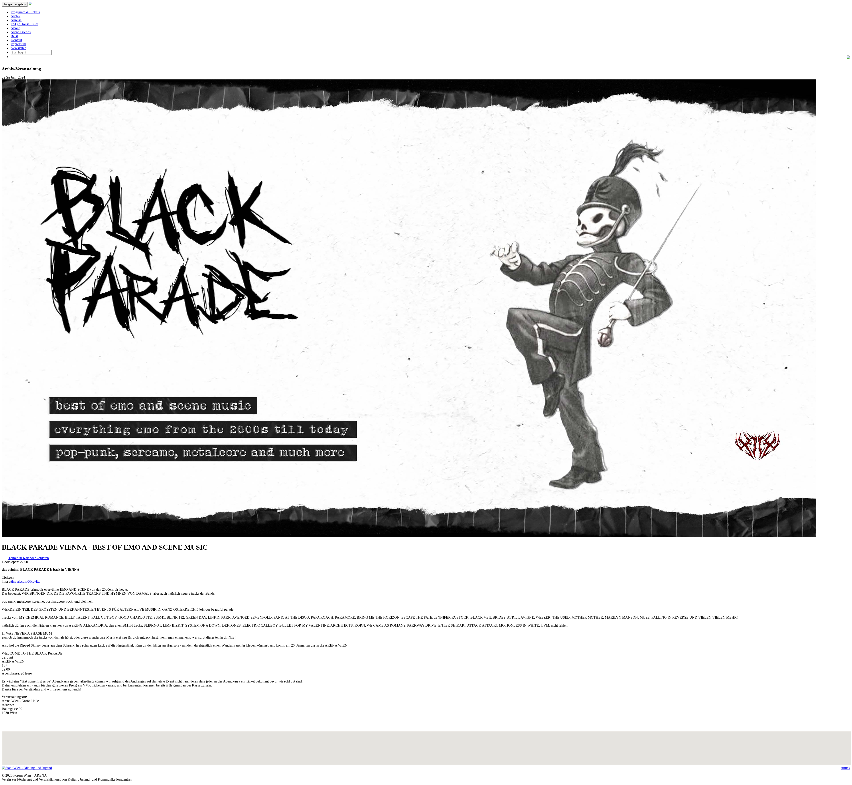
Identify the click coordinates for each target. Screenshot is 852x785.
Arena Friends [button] (21, 32)
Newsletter (18, 48)
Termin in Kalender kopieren (28, 558)
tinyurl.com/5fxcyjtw (25, 581)
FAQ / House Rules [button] (24, 24)
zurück (845, 768)
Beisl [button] (14, 36)
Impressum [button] (18, 44)
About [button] (15, 28)
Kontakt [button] (16, 40)
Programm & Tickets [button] (25, 12)
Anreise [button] (16, 20)
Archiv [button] (15, 16)
